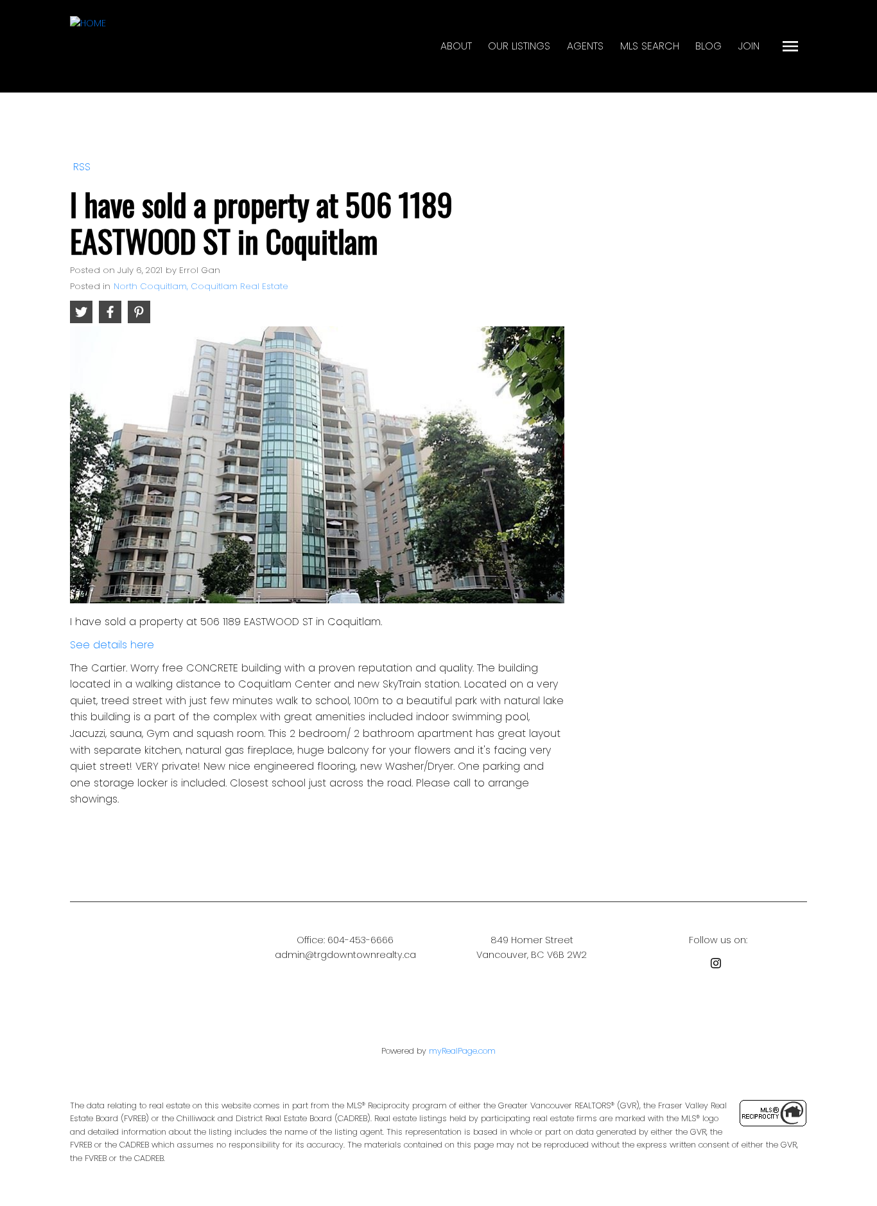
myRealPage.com (462, 1050)
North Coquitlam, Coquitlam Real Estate (201, 286)
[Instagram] (718, 965)
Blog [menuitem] (708, 46)
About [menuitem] (456, 46)
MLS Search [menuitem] (649, 46)
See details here (112, 644)
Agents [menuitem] (585, 46)
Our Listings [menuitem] (519, 46)
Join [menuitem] (749, 46)
